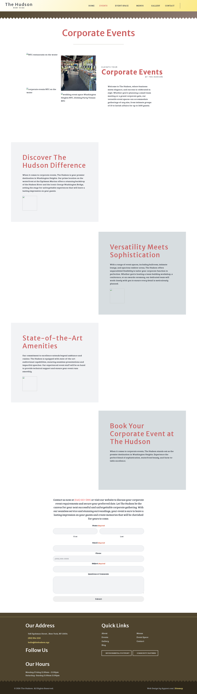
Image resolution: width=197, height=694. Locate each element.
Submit (98, 598)
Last (121, 536)
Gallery (105, 641)
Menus (140, 633)
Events (105, 637)
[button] (109, 6)
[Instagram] (26, 656)
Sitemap (179, 688)
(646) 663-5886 (82, 499)
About (104, 633)
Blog (104, 645)
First (75, 536)
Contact (140, 641)
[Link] (187, 5)
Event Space (142, 637)
